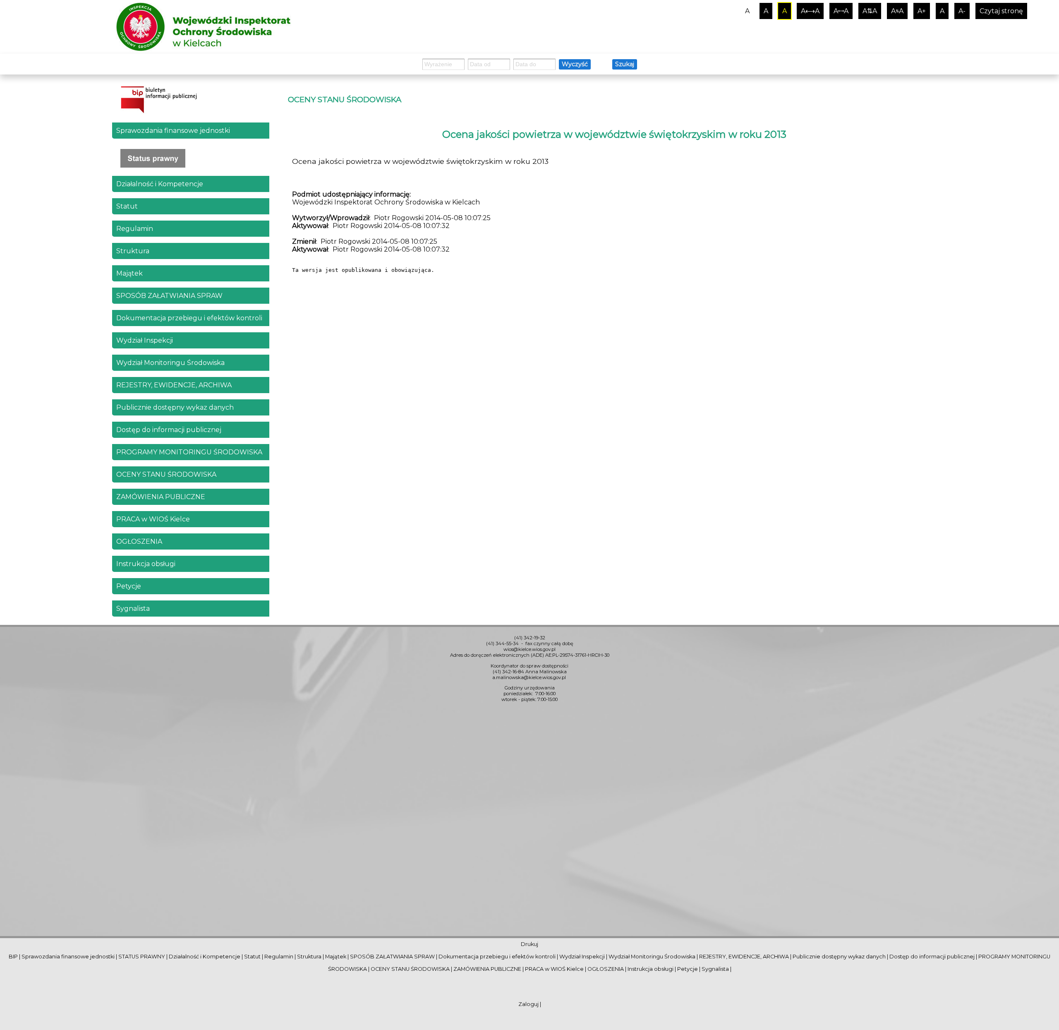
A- (962, 11)
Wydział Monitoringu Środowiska (170, 363)
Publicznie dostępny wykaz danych (175, 407)
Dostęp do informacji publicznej (168, 430)
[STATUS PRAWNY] (190, 158)
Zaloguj (528, 1004)
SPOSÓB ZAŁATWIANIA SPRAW (169, 296)
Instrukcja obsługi (145, 564)
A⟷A (810, 11)
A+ (922, 11)
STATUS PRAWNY (141, 956)
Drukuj (529, 944)
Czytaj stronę (1001, 11)
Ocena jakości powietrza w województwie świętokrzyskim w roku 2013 (614, 134)
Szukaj (624, 64)
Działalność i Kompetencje (159, 184)
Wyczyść (575, 64)
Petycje (128, 586)
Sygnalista (133, 608)
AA (897, 11)
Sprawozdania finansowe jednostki (173, 130)
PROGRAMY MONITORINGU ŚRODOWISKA (189, 452)
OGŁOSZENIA (139, 541)
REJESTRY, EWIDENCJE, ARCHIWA (174, 385)
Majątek (129, 273)
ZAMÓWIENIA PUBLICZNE (160, 497)
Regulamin (134, 229)
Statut (127, 206)
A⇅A (870, 11)
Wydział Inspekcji (144, 340)
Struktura (132, 251)
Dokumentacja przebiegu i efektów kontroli (189, 318)
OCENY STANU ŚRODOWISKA (166, 474)
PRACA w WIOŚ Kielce (153, 519)
